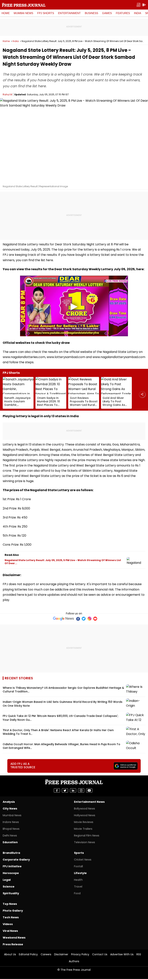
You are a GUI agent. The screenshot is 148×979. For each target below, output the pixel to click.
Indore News (11, 822)
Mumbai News (23, 13)
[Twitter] (84, 619)
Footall (78, 866)
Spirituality (11, 893)
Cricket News (82, 860)
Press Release (13, 944)
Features (123, 13)
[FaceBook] (78, 619)
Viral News (10, 931)
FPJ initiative (12, 866)
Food (77, 893)
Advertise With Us (122, 954)
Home (6, 13)
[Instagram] (89, 619)
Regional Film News (86, 835)
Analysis (9, 802)
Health (78, 880)
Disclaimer (61, 954)
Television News (84, 842)
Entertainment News (89, 802)
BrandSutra (11, 853)
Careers (46, 954)
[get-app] (144, 5)
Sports (79, 853)
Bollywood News (84, 808)
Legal (7, 880)
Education (10, 842)
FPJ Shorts (45, 13)
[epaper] (138, 5)
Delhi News (10, 835)
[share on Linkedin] (73, 790)
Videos (8, 924)
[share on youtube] (89, 790)
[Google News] (63, 619)
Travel (78, 886)
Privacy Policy (80, 954)
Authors (74, 961)
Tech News (11, 917)
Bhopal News (11, 829)
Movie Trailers (83, 829)
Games (107, 13)
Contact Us (99, 954)
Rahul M (7, 94)
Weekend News (14, 938)
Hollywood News (84, 815)
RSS (138, 954)
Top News (10, 904)
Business (91, 13)
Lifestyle (80, 873)
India (137, 13)
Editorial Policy (28, 954)
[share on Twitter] (65, 790)
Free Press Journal (24, 5)
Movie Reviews (83, 822)
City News (10, 808)
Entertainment (69, 13)
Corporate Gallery (16, 860)
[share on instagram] (81, 790)
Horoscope (11, 873)
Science (8, 886)
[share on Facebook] (57, 790)
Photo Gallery (13, 911)
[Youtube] (95, 619)
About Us (10, 954)
